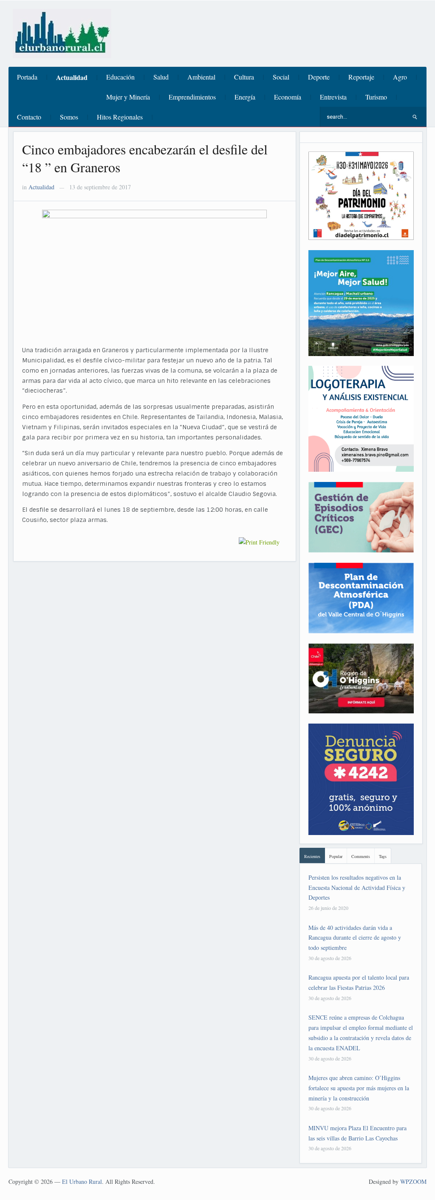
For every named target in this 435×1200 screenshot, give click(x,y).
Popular (335, 856)
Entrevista (333, 96)
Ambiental (201, 76)
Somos (69, 116)
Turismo (376, 96)
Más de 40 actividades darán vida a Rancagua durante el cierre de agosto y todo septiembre (354, 938)
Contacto (29, 116)
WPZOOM (413, 1181)
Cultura (244, 76)
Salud (161, 76)
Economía (287, 96)
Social (281, 76)
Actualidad (72, 77)
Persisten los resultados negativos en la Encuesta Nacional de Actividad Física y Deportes (356, 887)
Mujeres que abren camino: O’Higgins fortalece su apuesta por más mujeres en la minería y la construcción (358, 1088)
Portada (27, 76)
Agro (400, 76)
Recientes (312, 856)
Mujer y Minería (128, 96)
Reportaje (361, 76)
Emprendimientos (192, 96)
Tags (383, 856)
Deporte (319, 76)
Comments (360, 856)
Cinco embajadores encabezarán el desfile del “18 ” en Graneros (145, 158)
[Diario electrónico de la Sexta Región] (62, 33)
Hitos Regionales (120, 116)
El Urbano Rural (82, 1181)
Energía (244, 96)
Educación (120, 76)
